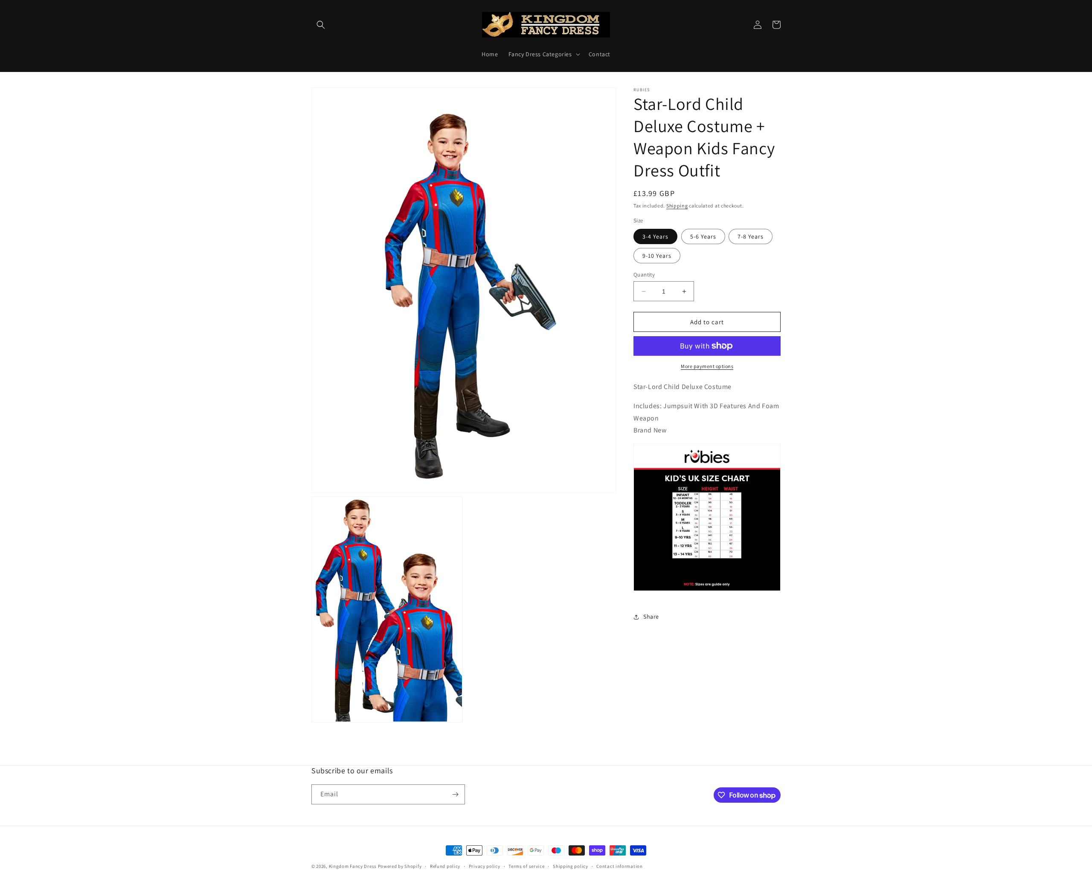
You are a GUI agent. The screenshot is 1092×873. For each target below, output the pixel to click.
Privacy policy (484, 866)
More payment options (707, 366)
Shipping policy (570, 866)
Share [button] (651, 616)
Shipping (677, 205)
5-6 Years (703, 236)
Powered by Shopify (400, 866)
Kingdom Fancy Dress (353, 866)
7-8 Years (751, 236)
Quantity (644, 274)
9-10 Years (656, 255)
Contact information (619, 866)
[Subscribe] (455, 794)
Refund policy (445, 866)
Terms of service (526, 866)
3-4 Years (655, 236)
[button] (320, 24)
